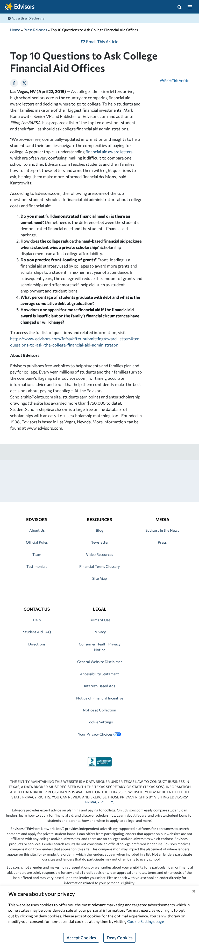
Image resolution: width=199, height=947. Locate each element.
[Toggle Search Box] (179, 7)
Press (162, 542)
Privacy (100, 632)
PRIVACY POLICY (99, 802)
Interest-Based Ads (99, 686)
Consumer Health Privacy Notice (99, 647)
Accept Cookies (81, 937)
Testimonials (36, 566)
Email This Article (101, 41)
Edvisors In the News (162, 530)
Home (15, 30)
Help (37, 620)
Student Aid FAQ (37, 632)
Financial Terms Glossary (99, 566)
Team (36, 554)
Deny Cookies (119, 937)
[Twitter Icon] (24, 83)
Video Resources (99, 554)
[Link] (99, 761)
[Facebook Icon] (14, 83)
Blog (99, 530)
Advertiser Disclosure (28, 18)
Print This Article (176, 80)
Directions (36, 644)
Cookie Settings (100, 722)
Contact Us (37, 608)
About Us (37, 530)
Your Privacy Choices (95, 734)
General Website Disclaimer (99, 661)
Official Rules (37, 542)
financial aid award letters (109, 151)
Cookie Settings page (145, 921)
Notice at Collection (99, 710)
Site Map (99, 578)
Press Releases (35, 30)
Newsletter (99, 542)
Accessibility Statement (99, 674)
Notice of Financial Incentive (99, 698)
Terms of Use (99, 620)
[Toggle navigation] (189, 7)
